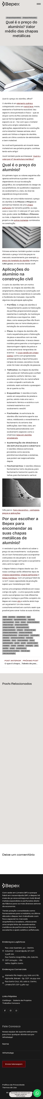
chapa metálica (8, 627)
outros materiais (21, 220)
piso (36, 645)
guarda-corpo (32, 643)
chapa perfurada (22, 627)
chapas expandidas (11, 575)
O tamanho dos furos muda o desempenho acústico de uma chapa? (20, 723)
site (19, 601)
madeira (6, 645)
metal (13, 645)
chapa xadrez (24, 635)
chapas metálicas (25, 632)
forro (13, 640)
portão (5, 648)
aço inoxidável (8, 622)
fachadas (6, 640)
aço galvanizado (20, 619)
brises (23, 622)
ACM (4, 617)
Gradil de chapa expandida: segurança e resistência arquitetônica (21, 821)
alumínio (12, 617)
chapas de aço (30, 630)
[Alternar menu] (39, 4)
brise (17, 622)
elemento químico (25, 103)
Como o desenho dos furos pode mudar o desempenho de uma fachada (18, 770)
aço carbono (7, 619)
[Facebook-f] (4, 1010)
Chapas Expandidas (14, 17)
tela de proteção (9, 653)
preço (12, 648)
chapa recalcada (9, 630)
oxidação (29, 645)
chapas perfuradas (29, 575)
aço (28, 617)
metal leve (28, 106)
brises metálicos (9, 578)
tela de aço (25, 651)
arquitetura (21, 617)
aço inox (31, 619)
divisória (6, 638)
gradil (23, 643)
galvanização (8, 643)
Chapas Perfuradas (29, 17)
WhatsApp (8, 1053)
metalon (21, 645)
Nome (5, 1044)
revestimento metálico (11, 651)
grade (17, 643)
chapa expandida (21, 625)
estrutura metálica (17, 638)
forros (32, 640)
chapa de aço (8, 625)
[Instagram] (10, 1010)
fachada (29, 638)
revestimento (21, 648)
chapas (19, 630)
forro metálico (23, 640)
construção (35, 635)
